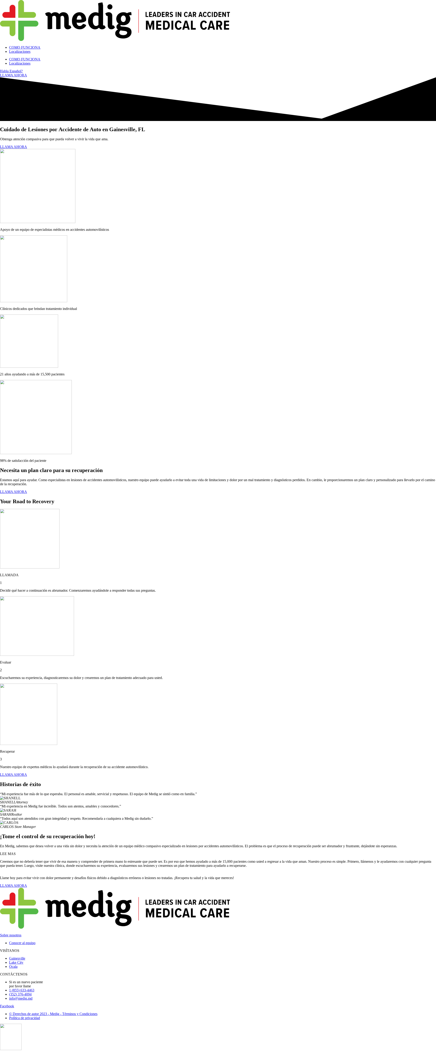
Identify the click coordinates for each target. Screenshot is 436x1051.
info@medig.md (20, 998)
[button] (218, 854)
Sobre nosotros (10, 935)
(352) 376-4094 (20, 994)
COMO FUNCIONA (24, 47)
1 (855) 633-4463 (21, 990)
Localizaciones (19, 51)
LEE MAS (8, 854)
